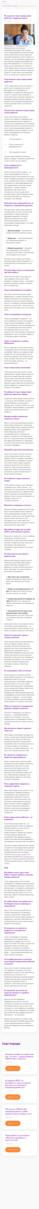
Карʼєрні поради (12, 6)
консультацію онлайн (18, 854)
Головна (4, 6)
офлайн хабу (28, 856)
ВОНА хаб (7, 66)
